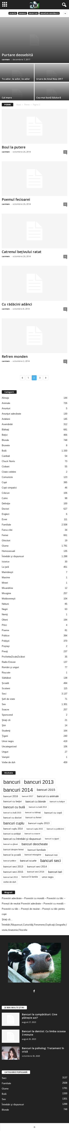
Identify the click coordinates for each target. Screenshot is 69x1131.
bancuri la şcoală (12, 855)
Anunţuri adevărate (49, 13)
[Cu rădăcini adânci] (34, 283)
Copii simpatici (9, 487)
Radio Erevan (9, 662)
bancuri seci (50, 860)
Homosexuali (8, 551)
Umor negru (8, 741)
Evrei (4, 519)
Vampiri (5, 757)
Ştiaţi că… (7, 919)
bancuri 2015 (46, 790)
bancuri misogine (33, 854)
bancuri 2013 (39, 782)
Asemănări (7, 424)
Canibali (6, 456)
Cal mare (7, 97)
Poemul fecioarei (16, 199)
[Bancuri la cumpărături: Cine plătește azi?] (10, 1019)
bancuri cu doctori (12, 817)
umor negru (47, 877)
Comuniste (7, 477)
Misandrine (7, 588)
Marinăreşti (7, 572)
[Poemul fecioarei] (34, 178)
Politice (5, 635)
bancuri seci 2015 (13, 871)
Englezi (5, 514)
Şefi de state (8, 699)
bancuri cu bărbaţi (33, 812)
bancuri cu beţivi (12, 801)
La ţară (5, 567)
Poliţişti (5, 641)
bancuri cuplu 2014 (13, 828)
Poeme (27, 104)
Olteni (5, 619)
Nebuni (5, 604)
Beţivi (5, 435)
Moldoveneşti (8, 598)
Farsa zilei (7, 530)
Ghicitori (6, 540)
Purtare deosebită (17, 54)
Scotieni (6, 688)
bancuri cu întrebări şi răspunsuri (22, 838)
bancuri (11, 782)
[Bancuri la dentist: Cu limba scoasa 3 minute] (10, 1036)
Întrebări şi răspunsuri (13, 556)
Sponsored (7, 715)
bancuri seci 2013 (13, 866)
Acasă (18, 104)
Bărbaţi (5, 429)
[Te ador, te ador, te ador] (17, 76)
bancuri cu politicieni (55, 829)
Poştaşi (6, 646)
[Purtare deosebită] (34, 40)
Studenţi (6, 730)
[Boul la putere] (34, 126)
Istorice (5, 561)
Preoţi (5, 651)
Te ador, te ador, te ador (16, 78)
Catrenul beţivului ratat (21, 252)
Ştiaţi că (6, 720)
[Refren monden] (34, 335)
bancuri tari (55, 871)
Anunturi (33, 13)
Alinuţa (12, 13)
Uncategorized (9, 746)
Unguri (5, 751)
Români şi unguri (10, 667)
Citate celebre (9, 472)
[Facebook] (34, 991)
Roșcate (6, 672)
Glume (5, 545)
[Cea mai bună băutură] (51, 95)
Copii (4, 482)
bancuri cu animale (48, 796)
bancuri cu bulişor (57, 801)
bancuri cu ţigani (52, 839)
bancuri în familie (30, 877)
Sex (4, 704)
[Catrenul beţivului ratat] (34, 231)
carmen (6, 59)
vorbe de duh (9, 882)
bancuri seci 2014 (37, 866)
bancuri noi (51, 854)
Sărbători (6, 678)
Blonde (5, 440)
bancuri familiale (37, 849)
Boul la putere (13, 147)
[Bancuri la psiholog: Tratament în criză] (10, 1053)
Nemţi (5, 614)
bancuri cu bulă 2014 (38, 807)
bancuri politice (9, 861)
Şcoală (5, 683)
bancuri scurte (28, 860)
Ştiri (4, 725)
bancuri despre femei (13, 849)
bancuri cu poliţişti (12, 834)
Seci (4, 693)
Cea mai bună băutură (48, 97)
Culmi (5, 498)
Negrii (5, 609)
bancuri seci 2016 (35, 872)
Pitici (4, 625)
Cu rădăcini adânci (17, 304)
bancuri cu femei (33, 817)
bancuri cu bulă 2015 (12, 813)
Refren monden (15, 356)
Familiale (6, 524)
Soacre (5, 709)
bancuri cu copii (53, 812)
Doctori (5, 508)
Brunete (6, 445)
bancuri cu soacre (32, 834)
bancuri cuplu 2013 (39, 823)
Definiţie (6, 503)
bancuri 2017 (27, 796)
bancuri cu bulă (14, 807)
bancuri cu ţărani (10, 844)
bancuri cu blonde (35, 801)
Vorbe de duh (8, 762)
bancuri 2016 (10, 796)
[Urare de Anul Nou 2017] (51, 76)
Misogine (6, 593)
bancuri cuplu (13, 823)
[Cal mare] (17, 95)
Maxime (6, 577)
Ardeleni (6, 419)
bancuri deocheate (35, 844)
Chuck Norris (8, 461)
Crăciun (6, 493)
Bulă (4, 450)
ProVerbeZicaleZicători (13, 656)
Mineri (5, 582)
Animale (22, 13)
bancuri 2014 (18, 790)
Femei (5, 535)
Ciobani (5, 466)
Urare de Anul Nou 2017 (49, 78)
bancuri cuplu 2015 (35, 829)
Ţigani (5, 736)
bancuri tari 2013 (10, 877)
